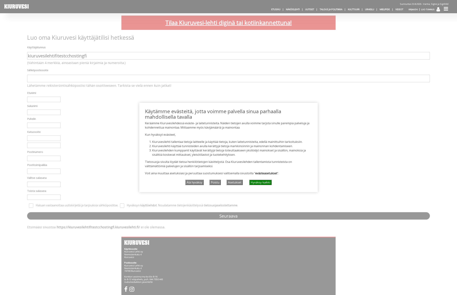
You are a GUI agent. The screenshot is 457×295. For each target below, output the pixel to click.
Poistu (215, 182)
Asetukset (234, 182)
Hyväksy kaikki (260, 182)
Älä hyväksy (194, 182)
